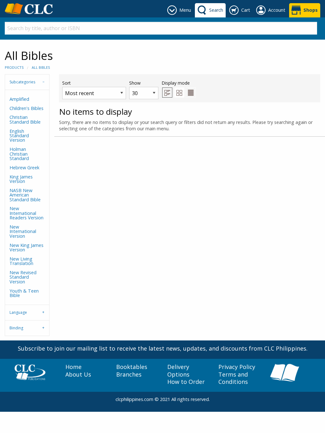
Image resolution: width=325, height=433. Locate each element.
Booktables (131, 367)
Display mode (176, 83)
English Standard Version (19, 135)
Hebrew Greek (24, 168)
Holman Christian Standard (19, 153)
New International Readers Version (26, 213)
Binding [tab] (16, 328)
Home (73, 367)
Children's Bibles (26, 108)
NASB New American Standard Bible (25, 195)
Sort (66, 83)
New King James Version (26, 247)
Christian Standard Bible (25, 119)
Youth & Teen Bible (24, 293)
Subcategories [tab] (22, 82)
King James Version (21, 179)
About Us (78, 374)
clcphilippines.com (134, 399)
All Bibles (41, 67)
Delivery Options (178, 370)
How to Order (186, 381)
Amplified (19, 99)
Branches (129, 374)
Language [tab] (18, 312)
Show (135, 83)
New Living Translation (21, 261)
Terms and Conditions (233, 378)
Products (14, 67)
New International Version (23, 231)
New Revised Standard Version (23, 277)
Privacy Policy (236, 367)
